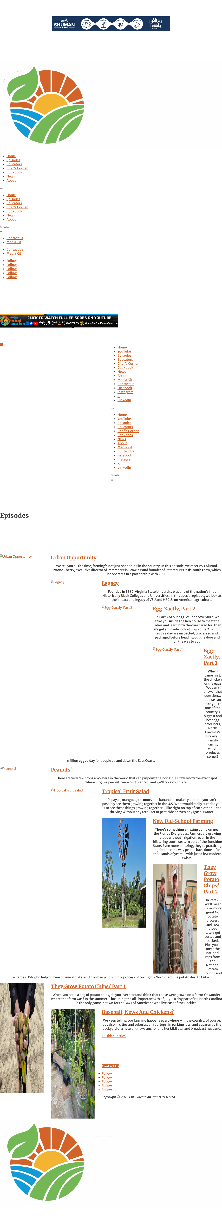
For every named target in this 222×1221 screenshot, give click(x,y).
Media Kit (14, 242)
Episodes (13, 160)
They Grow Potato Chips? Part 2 (211, 879)
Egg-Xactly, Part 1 (212, 656)
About (11, 180)
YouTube (124, 351)
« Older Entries (114, 1036)
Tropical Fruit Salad (125, 791)
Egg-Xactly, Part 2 (174, 609)
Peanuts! (61, 770)
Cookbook (14, 172)
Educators (14, 164)
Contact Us (15, 238)
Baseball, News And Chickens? (138, 1012)
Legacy (110, 583)
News (11, 176)
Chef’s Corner (17, 168)
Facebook (125, 388)
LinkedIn (124, 400)
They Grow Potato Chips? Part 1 (88, 986)
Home (11, 156)
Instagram (125, 392)
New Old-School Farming (183, 821)
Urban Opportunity (74, 557)
